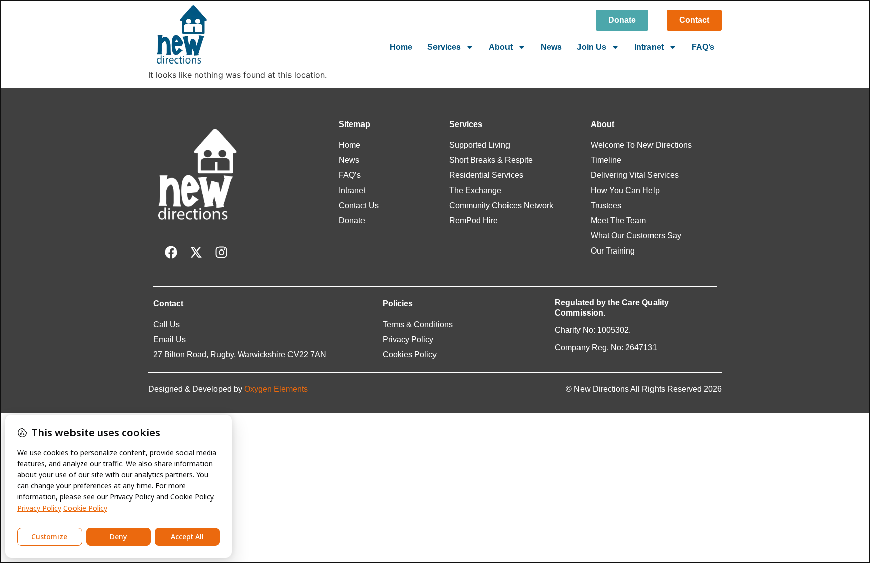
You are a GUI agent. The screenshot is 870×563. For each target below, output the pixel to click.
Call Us (166, 324)
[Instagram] (221, 252)
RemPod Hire (473, 220)
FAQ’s (703, 47)
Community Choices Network (501, 205)
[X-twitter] (195, 252)
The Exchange (475, 190)
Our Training (613, 250)
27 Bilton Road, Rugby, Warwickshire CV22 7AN (239, 354)
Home (401, 47)
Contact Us (359, 205)
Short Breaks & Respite (491, 160)
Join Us (591, 47)
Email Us (169, 339)
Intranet (649, 47)
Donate (352, 220)
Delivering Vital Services (635, 175)
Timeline (606, 160)
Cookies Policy (410, 354)
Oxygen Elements (276, 389)
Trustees (606, 205)
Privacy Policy (408, 339)
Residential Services (486, 175)
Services (444, 47)
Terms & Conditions (418, 324)
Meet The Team (618, 220)
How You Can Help (625, 190)
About (501, 47)
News (551, 47)
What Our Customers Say (636, 235)
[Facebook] (170, 252)
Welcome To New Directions (641, 145)
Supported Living (479, 145)
